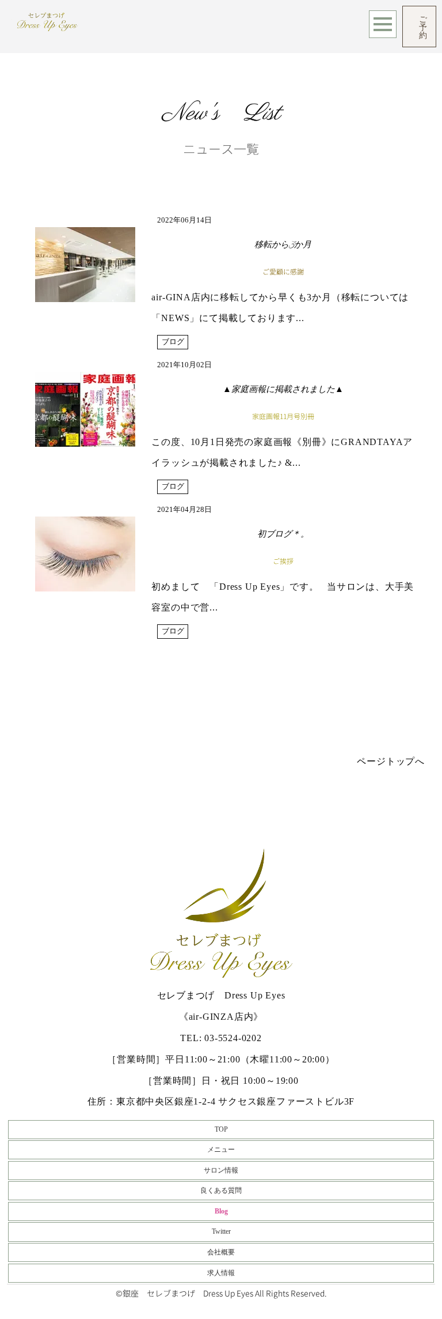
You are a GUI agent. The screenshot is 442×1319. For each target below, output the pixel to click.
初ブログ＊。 (283, 535)
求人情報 (221, 1273)
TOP (221, 1129)
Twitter (221, 1231)
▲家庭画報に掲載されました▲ (283, 390)
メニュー (221, 1149)
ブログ (173, 342)
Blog (221, 1211)
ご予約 (423, 26)
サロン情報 (221, 1170)
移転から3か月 (282, 245)
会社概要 (221, 1252)
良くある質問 (221, 1190)
